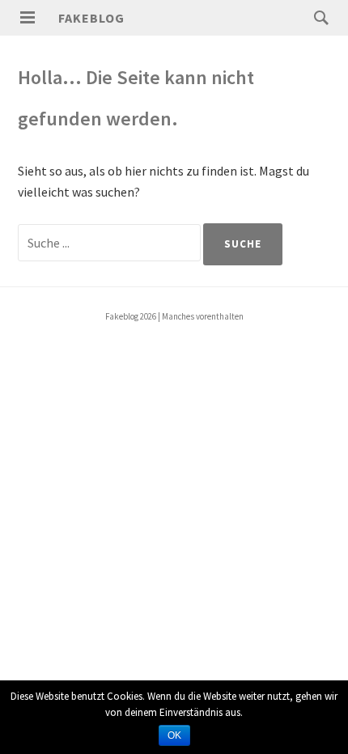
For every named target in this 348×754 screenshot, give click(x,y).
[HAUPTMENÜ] (27, 18)
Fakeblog (91, 18)
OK (174, 735)
